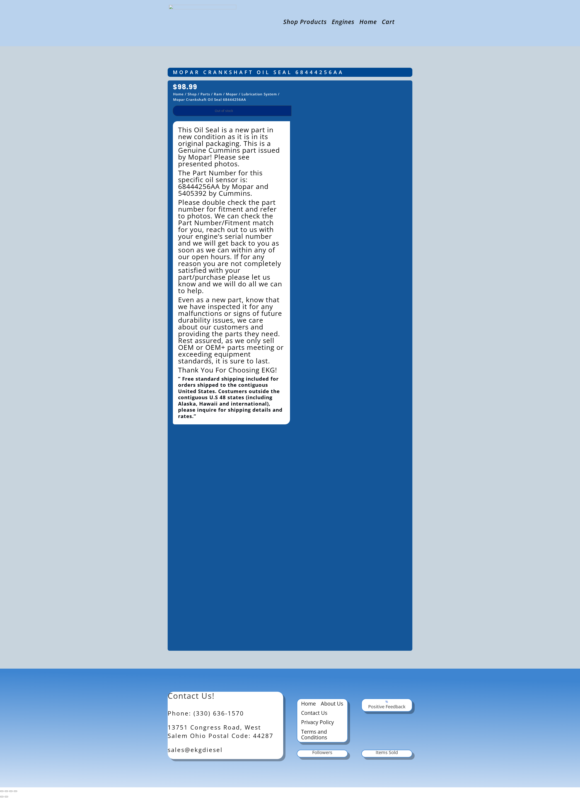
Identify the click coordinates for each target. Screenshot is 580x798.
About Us (332, 704)
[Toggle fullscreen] (6, 791)
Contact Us (314, 713)
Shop (192, 94)
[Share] (11, 791)
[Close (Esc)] (15, 791)
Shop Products (305, 22)
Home (368, 22)
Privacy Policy (317, 722)
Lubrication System (259, 94)
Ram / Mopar (226, 94)
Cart (388, 22)
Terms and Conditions (314, 735)
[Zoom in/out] (2, 791)
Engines (343, 22)
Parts (205, 94)
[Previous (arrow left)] (2, 796)
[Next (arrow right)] (6, 796)
